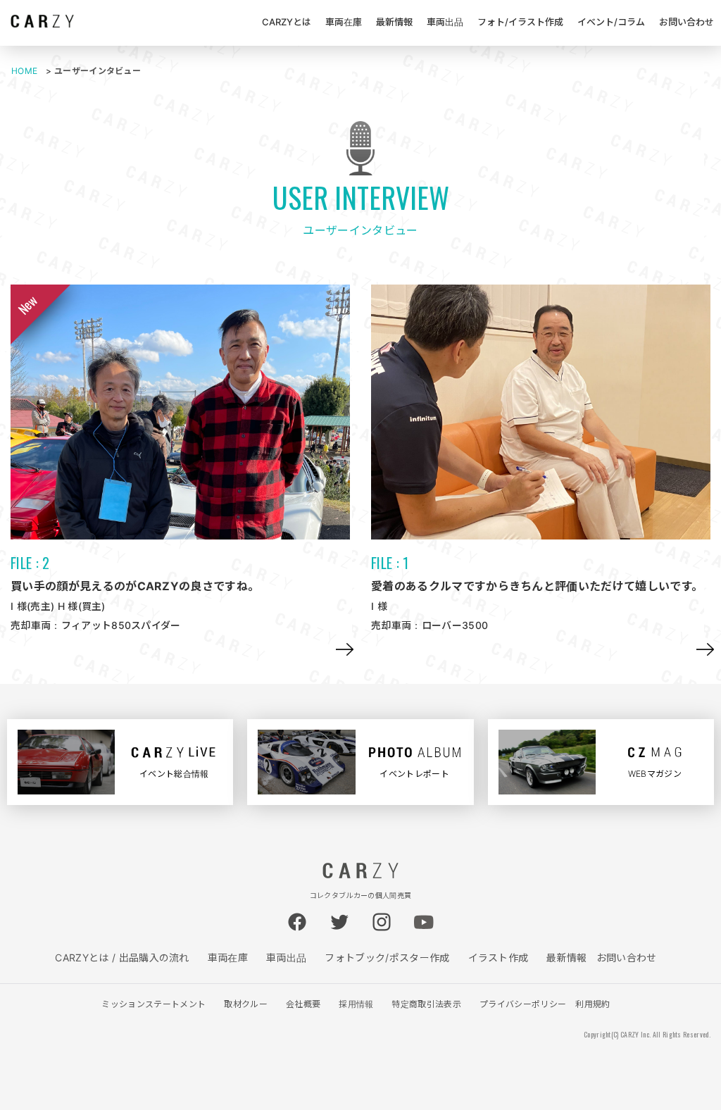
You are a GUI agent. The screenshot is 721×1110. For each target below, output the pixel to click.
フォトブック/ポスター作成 (387, 958)
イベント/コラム (611, 21)
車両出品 (445, 21)
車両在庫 (343, 21)
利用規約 (592, 1004)
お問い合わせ (686, 21)
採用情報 (356, 1004)
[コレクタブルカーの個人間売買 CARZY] (42, 23)
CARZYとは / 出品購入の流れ (122, 958)
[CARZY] (360, 875)
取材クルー (246, 1004)
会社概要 (303, 1004)
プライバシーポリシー (522, 1004)
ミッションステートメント (153, 1004)
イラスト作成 (498, 958)
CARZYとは (286, 21)
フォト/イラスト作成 (520, 21)
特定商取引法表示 (426, 1004)
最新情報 (394, 21)
